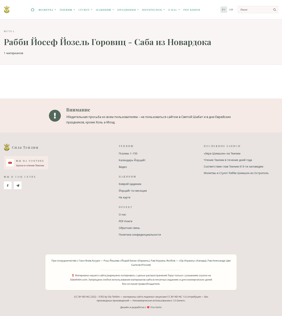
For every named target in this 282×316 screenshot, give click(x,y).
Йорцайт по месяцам (133, 190)
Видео (123, 167)
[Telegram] (17, 185)
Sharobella (156, 307)
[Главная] (32, 9)
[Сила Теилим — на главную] (7, 9)
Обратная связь (129, 228)
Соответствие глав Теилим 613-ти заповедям (233, 166)
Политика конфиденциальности (140, 234)
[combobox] (258, 9)
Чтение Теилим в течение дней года (228, 160)
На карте (124, 197)
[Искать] (274, 9)
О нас (172, 9)
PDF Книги (191, 9)
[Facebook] (8, 185)
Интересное (152, 9)
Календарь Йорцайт (132, 160)
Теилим (65, 9)
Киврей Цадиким (130, 184)
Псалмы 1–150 (128, 153)
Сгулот (84, 9)
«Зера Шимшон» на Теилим (222, 153)
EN (231, 9)
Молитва (46, 9)
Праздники (126, 9)
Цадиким (103, 9)
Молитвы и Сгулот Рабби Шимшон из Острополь (236, 173)
